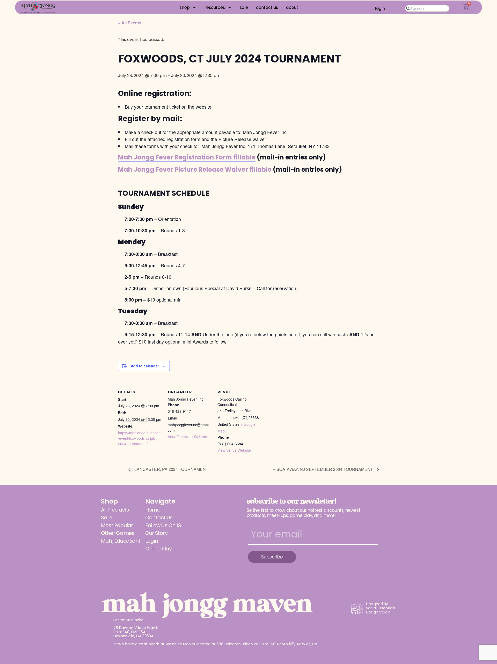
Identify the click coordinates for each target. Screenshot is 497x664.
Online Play (158, 548)
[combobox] (427, 8)
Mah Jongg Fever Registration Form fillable (186, 157)
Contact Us (267, 7)
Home (152, 509)
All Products (115, 509)
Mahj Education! (120, 540)
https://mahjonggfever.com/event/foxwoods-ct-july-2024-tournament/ (140, 438)
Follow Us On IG (163, 525)
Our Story (156, 533)
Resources (214, 7)
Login (151, 540)
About (292, 7)
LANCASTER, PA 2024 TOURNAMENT (170, 469)
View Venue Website (234, 450)
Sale (244, 7)
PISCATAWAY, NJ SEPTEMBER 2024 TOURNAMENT (323, 469)
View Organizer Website (187, 436)
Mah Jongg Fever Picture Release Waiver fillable (195, 169)
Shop (185, 7)
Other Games (117, 533)
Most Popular (117, 525)
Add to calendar (145, 365)
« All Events (129, 23)
